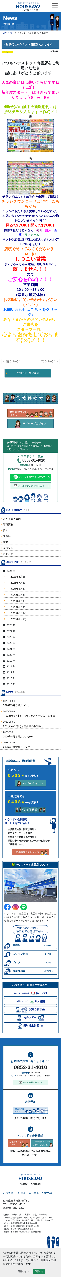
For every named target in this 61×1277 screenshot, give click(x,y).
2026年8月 (16, 576)
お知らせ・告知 (12, 518)
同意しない (23, 1271)
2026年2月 (16, 613)
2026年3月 (16, 607)
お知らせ (8, 554)
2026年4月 (16, 601)
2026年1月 (16, 619)
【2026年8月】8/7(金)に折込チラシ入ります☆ (29, 715)
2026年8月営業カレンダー (18, 736)
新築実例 (8, 524)
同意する (39, 1271)
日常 (5, 530)
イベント (8, 548)
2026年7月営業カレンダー (18, 747)
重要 (5, 542)
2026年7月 (16, 582)
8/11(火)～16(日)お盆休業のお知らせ (23, 726)
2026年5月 (16, 595)
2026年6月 (16, 589)
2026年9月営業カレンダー (18, 705)
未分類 (7, 536)
